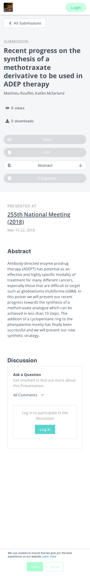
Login (76, 7)
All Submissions (27, 23)
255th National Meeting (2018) (38, 218)
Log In (45, 429)
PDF (47, 152)
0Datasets (46, 178)
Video (47, 139)
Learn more (49, 556)
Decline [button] (55, 567)
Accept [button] (35, 567)
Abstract (45, 165)
